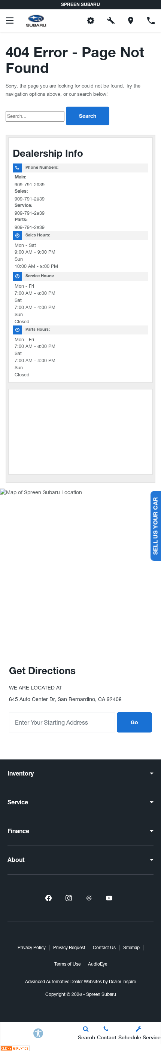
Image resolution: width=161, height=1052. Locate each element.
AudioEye (97, 964)
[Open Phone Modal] (151, 20)
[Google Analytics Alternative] (15, 1048)
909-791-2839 (30, 184)
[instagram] (68, 898)
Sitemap (131, 947)
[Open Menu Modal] (10, 20)
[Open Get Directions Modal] (131, 20)
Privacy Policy (32, 947)
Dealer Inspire (122, 981)
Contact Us (104, 947)
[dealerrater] (88, 898)
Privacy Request (69, 947)
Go (134, 723)
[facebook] (48, 898)
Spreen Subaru (101, 994)
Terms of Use (67, 964)
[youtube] (109, 898)
